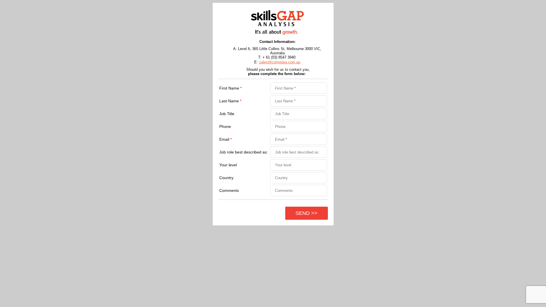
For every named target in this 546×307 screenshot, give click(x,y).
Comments (229, 190)
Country (226, 177)
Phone (225, 126)
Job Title (226, 113)
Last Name (230, 101)
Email (225, 139)
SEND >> (306, 213)
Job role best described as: (243, 152)
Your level (228, 165)
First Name (230, 88)
